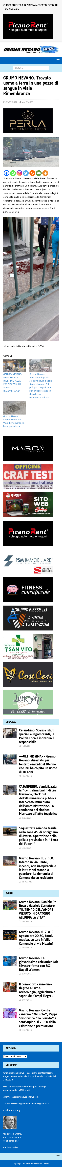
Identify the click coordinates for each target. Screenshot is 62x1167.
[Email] (39, 173)
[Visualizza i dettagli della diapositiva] (28, 26)
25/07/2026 (27, 973)
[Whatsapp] (13, 173)
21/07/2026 (26, 817)
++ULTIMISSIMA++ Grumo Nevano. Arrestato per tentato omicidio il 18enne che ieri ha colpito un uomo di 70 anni (38, 764)
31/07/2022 (11, 102)
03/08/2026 (27, 947)
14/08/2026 (26, 745)
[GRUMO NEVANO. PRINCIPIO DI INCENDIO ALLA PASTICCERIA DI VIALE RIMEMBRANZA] (14, 366)
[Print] (32, 173)
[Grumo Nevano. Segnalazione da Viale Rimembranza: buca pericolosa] (14, 408)
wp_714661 (27, 102)
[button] (57, 60)
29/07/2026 (27, 776)
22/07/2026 (27, 1030)
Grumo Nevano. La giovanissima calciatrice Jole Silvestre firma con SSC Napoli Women (39, 964)
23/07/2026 (27, 999)
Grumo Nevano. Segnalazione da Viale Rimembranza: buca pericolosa (13, 421)
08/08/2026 (27, 921)
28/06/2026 (27, 881)
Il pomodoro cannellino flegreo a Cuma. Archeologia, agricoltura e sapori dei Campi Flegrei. (37, 990)
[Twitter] (26, 173)
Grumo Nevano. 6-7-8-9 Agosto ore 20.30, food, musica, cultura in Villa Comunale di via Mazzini (36, 938)
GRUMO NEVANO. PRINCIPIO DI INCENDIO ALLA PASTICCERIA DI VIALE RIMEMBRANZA (12, 382)
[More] (45, 173)
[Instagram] (19, 173)
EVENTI (9, 893)
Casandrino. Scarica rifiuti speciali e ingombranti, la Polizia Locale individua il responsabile (36, 736)
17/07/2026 (26, 847)
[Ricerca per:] (31, 68)
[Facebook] (6, 173)
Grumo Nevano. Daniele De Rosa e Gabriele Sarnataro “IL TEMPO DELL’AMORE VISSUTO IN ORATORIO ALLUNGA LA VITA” (37, 909)
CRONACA (11, 721)
